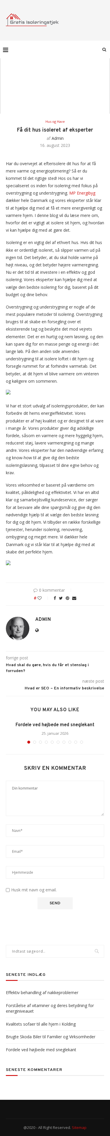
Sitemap (79, 1127)
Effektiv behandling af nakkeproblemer (42, 992)
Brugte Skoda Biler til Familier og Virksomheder (50, 1036)
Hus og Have (55, 121)
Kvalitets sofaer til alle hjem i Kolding (41, 1024)
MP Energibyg (82, 193)
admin (58, 138)
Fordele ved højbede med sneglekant (55, 725)
